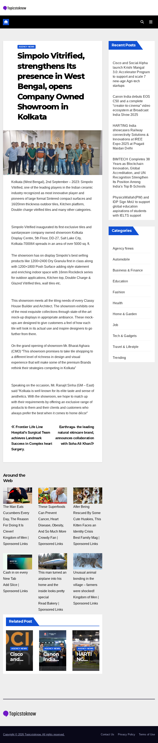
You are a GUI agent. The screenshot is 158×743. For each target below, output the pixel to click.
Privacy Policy (126, 734)
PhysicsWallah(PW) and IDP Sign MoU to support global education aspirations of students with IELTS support (131, 206)
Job (115, 325)
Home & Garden (125, 314)
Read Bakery (47, 603)
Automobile (121, 259)
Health (118, 303)
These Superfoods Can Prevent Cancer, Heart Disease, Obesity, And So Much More (52, 519)
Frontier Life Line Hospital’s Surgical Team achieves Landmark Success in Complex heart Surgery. (31, 438)
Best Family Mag (85, 537)
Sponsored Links (15, 544)
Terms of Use (147, 734)
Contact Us (107, 734)
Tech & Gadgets (125, 336)
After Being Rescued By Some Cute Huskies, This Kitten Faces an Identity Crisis (87, 519)
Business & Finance (128, 270)
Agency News (26, 47)
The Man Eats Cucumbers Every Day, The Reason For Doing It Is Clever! (16, 519)
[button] (142, 22)
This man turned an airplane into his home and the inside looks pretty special (52, 585)
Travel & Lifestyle (126, 347)
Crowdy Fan (47, 537)
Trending (119, 357)
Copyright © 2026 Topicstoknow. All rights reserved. (34, 734)
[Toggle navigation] (151, 21)
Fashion (119, 292)
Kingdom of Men (15, 537)
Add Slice (10, 585)
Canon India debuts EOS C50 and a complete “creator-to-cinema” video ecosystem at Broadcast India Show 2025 (131, 105)
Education (120, 281)
